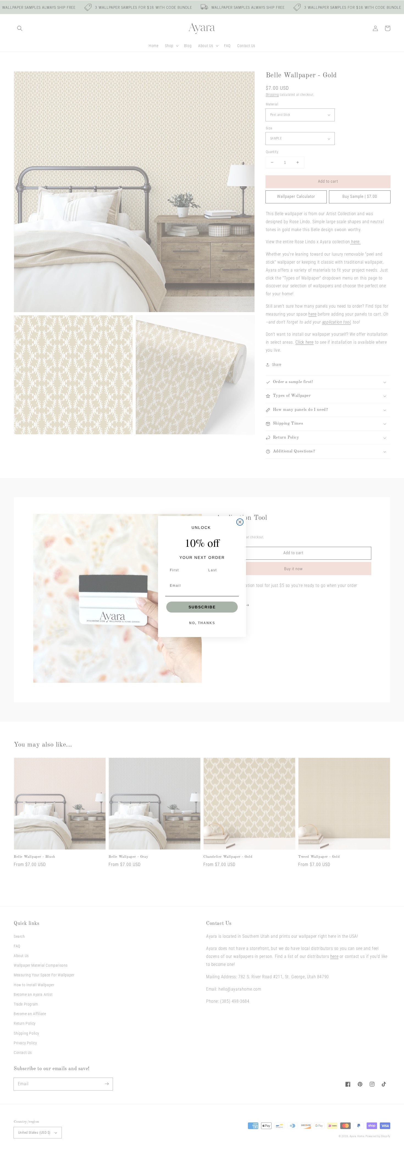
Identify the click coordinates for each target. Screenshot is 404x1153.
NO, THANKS (202, 623)
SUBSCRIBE (202, 607)
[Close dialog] (240, 522)
